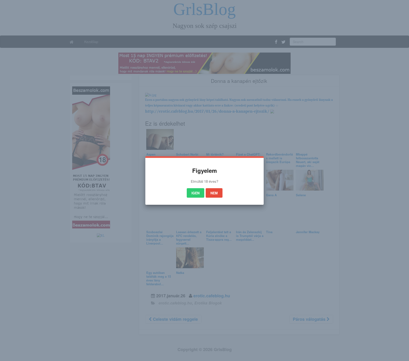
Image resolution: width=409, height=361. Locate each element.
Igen (195, 193)
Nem (214, 193)
